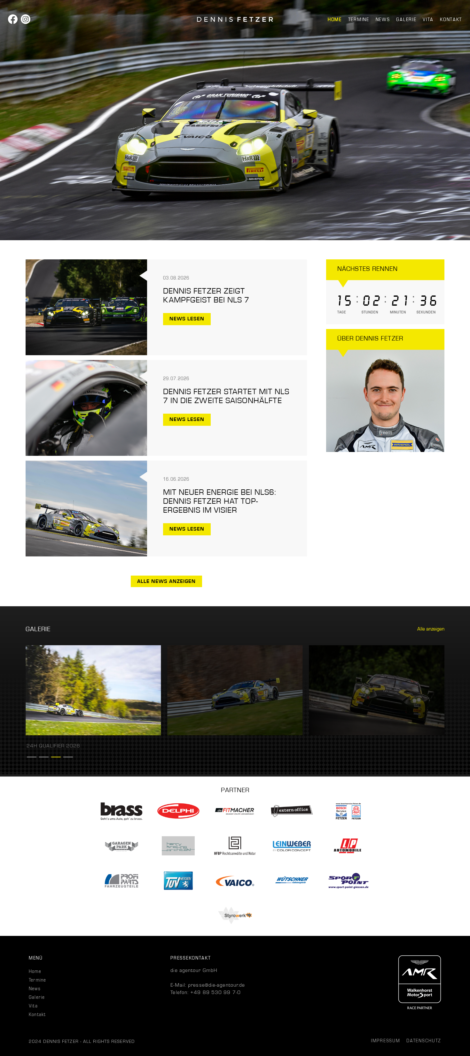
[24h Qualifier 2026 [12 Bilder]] (93, 734)
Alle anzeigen (430, 629)
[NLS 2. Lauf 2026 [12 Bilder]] (234, 734)
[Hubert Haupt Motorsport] (235, 19)
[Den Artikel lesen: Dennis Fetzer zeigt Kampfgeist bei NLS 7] (86, 353)
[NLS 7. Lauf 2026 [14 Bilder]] (376, 734)
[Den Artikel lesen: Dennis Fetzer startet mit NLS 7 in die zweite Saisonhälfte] (86, 454)
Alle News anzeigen (166, 581)
